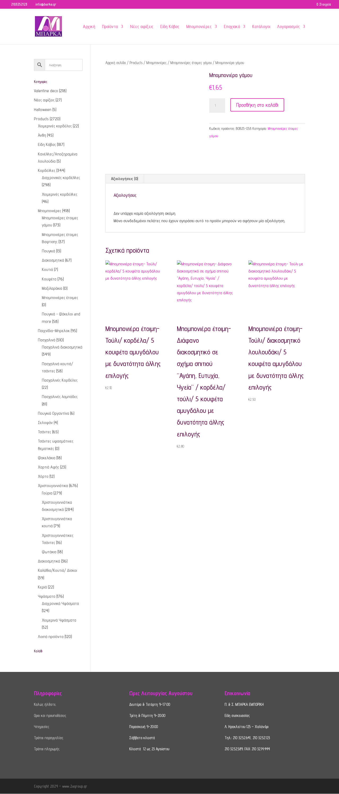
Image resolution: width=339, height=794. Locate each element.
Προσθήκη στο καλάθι (257, 105)
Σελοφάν (45, 422)
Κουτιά (47, 269)
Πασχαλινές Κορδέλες (60, 380)
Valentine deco (46, 90)
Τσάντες (44, 431)
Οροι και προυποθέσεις (50, 715)
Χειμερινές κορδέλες (55, 125)
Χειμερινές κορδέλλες (59, 194)
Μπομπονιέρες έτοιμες (60, 297)
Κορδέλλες (46, 170)
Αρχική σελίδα (115, 62)
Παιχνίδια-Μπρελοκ (54, 330)
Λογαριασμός (288, 27)
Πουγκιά (48, 250)
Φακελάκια (46, 457)
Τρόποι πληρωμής (47, 749)
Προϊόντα (110, 27)
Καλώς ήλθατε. (45, 704)
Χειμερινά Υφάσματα (59, 620)
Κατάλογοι (261, 27)
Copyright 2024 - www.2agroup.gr (60, 786)
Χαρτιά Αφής (48, 467)
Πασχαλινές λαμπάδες (60, 396)
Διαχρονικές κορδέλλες (61, 177)
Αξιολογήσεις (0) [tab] (124, 178)
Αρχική (89, 27)
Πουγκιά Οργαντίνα (53, 413)
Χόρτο (43, 476)
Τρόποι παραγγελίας (48, 737)
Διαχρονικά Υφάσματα (60, 603)
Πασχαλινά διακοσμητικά (62, 347)
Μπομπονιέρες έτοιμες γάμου (191, 62)
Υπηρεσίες (41, 726)
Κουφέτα (49, 279)
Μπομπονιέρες (199, 27)
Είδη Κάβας (169, 27)
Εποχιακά (232, 27)
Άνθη (42, 135)
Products (136, 62)
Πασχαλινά (46, 339)
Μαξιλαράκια (52, 288)
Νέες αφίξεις (141, 27)
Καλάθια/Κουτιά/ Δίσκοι (57, 570)
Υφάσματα (46, 596)
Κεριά (42, 587)
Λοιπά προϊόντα (51, 636)
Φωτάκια (49, 551)
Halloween (42, 109)
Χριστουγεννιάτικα (53, 485)
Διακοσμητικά (53, 260)
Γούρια (47, 493)
